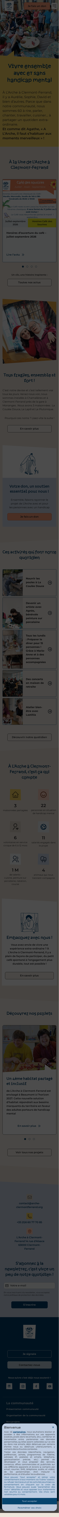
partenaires (19, 1432)
